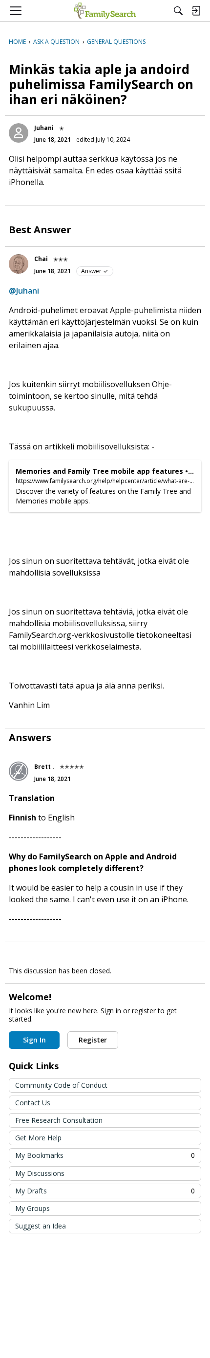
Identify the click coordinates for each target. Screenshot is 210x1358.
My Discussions (39, 1173)
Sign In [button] (34, 1039)
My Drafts (105, 1190)
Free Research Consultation (59, 1120)
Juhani (44, 128)
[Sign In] (196, 10)
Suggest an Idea (40, 1225)
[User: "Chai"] (18, 264)
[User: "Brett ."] (18, 771)
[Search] (178, 10)
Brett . (44, 767)
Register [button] (93, 1039)
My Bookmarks (105, 1155)
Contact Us (32, 1102)
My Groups (32, 1208)
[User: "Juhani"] (18, 133)
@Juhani (24, 290)
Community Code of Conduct (61, 1085)
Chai (41, 259)
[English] (105, 10)
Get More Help (38, 1137)
